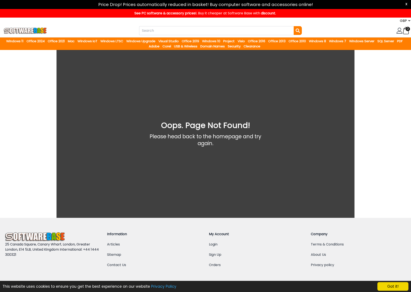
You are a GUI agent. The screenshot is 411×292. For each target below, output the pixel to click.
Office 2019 (191, 41)
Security (234, 46)
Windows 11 (15, 41)
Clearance (252, 46)
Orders (215, 264)
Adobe (154, 46)
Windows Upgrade (141, 41)
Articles (113, 244)
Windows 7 (338, 41)
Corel (167, 46)
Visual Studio (169, 41)
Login (213, 244)
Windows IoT (87, 41)
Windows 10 (211, 41)
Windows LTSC (112, 41)
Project (229, 41)
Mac (71, 41)
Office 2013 (277, 41)
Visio (242, 41)
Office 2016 (257, 41)
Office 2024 (36, 41)
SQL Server (386, 41)
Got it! (393, 286)
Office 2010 (298, 41)
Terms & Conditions (327, 244)
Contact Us (116, 264)
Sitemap (114, 254)
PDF (400, 41)
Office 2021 (57, 41)
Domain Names (213, 46)
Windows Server (362, 41)
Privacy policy (322, 264)
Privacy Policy (163, 286)
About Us (318, 254)
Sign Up (215, 254)
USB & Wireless (186, 46)
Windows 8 (318, 41)
